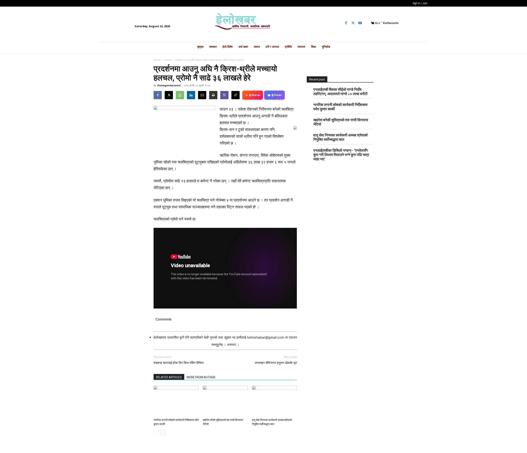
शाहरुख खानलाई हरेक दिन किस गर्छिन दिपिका (179, 363)
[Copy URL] (235, 95)
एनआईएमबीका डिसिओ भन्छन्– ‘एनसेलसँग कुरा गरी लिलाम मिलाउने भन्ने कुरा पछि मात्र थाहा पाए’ (341, 154)
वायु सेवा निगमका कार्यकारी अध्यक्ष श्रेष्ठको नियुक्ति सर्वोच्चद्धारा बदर (340, 137)
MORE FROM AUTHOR (201, 377)
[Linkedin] (191, 95)
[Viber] (224, 95)
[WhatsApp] (180, 95)
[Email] (202, 95)
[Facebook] (346, 23)
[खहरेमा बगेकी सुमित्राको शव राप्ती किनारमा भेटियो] (225, 401)
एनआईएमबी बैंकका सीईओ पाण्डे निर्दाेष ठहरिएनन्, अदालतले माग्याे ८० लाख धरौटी (340, 91)
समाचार (168, 60)
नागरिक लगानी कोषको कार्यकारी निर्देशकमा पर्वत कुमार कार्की (340, 106)
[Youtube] (360, 23)
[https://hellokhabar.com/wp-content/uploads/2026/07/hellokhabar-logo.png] (263, 23)
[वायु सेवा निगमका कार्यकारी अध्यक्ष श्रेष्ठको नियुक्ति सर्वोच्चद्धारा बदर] (274, 401)
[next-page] (162, 432)
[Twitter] (353, 23)
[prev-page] (156, 432)
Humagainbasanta (169, 85)
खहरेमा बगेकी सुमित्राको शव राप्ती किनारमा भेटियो (340, 122)
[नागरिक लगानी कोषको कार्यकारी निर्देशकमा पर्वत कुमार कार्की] (176, 401)
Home (157, 60)
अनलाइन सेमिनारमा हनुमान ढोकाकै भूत (276, 363)
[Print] (213, 95)
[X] (169, 95)
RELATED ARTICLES (169, 377)
